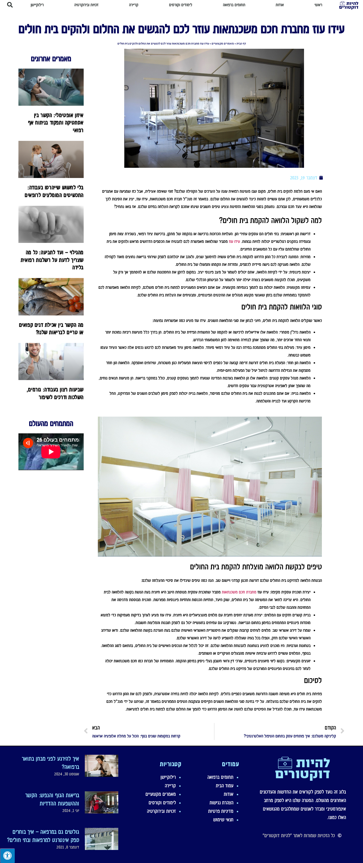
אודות (228, 794)
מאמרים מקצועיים (223, 44)
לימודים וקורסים (162, 802)
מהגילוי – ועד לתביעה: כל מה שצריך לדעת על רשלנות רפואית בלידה (52, 259)
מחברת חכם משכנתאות (239, 592)
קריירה (170, 785)
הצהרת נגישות (221, 802)
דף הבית (241, 44)
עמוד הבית (224, 785)
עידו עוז (234, 241)
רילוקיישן (168, 777)
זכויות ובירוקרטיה (161, 811)
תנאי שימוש (223, 819)
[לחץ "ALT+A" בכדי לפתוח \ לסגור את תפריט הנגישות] (7, 855)
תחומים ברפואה (220, 777)
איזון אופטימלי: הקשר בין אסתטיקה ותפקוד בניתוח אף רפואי (56, 122)
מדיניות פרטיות (220, 811)
